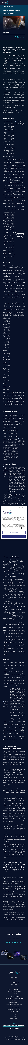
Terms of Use (15, 1037)
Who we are (14, 977)
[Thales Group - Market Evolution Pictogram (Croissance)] (20, 237)
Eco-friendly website (7, 1037)
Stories (14, 1016)
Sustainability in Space (14, 1007)
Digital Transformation (14, 1002)
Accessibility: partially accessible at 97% (12, 1039)
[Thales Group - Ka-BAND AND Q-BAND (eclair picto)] (5, 476)
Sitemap (23, 1039)
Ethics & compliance (14, 982)
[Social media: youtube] (21, 942)
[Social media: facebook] (15, 37)
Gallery (14, 1014)
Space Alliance (14, 984)
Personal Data (22, 1037)
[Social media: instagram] (12, 942)
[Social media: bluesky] (20, 37)
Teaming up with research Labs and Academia (14, 999)
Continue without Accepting (21, 507)
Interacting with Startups (14, 989)
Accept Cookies (14, 536)
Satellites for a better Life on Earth (14, 1004)
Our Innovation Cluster (14, 994)
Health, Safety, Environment (14, 1009)
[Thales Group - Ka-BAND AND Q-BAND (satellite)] (21, 445)
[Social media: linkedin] (24, 37)
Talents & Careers (14, 1018)
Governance (14, 980)
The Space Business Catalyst (14, 991)
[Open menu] (26, 3)
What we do (14, 987)
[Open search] (18, 2)
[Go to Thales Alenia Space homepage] (4, 2)
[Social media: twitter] (18, 37)
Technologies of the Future (14, 996)
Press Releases (14, 1011)
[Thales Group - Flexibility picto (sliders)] (6, 706)
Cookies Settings (14, 532)
